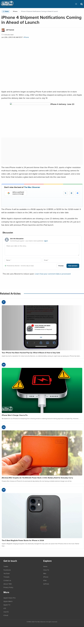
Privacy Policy (8, 587)
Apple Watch (8, 601)
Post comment (72, 266)
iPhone (15, 11)
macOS (6, 612)
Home (7, 11)
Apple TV (7, 605)
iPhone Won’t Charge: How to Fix (15, 415)
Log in (46, 241)
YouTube (7, 573)
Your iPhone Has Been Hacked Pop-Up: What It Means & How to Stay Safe (31, 352)
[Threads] (71, 193)
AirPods (46, 584)
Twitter (6, 566)
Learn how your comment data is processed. (53, 273)
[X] (65, 193)
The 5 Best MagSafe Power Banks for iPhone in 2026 (23, 540)
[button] (76, 4)
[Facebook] (77, 193)
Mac (44, 573)
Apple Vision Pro (10, 598)
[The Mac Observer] (7, 4)
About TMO (8, 584)
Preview (61, 266)
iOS (5, 608)
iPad (44, 580)
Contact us (7, 580)
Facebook (7, 570)
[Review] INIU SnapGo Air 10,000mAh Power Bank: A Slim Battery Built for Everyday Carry (37, 477)
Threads (6, 577)
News (45, 566)
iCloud (6, 615)
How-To (46, 570)
